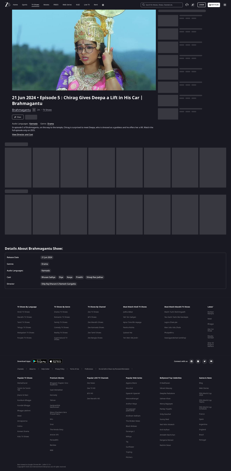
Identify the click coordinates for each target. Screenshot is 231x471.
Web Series (67, 5)
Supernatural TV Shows (60, 339)
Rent (96, 5)
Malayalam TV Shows (25, 332)
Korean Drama (23, 431)
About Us (32, 369)
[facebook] (191, 361)
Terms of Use (74, 369)
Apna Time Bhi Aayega (132, 322)
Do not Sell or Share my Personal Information (114, 369)
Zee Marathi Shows (95, 322)
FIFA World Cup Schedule (205, 408)
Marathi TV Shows (24, 317)
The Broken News (133, 421)
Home (15, 5)
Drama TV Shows (61, 312)
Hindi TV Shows (23, 312)
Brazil (201, 435)
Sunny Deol (164, 419)
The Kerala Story (56, 429)
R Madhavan (165, 383)
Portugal (202, 440)
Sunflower (130, 447)
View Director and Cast (22, 134)
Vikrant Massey (166, 388)
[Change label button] (193, 5)
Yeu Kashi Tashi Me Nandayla (176, 317)
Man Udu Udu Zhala (172, 327)
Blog (201, 383)
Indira (19, 426)
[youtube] (211, 361)
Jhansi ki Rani (22, 395)
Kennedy (53, 395)
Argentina (203, 424)
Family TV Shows (60, 322)
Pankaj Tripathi (166, 409)
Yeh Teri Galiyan (129, 317)
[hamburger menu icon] (225, 5)
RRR (51, 450)
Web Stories (204, 388)
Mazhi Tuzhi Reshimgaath (174, 312)
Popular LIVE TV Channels (97, 378)
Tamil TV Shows (23, 322)
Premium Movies (57, 378)
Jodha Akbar (128, 312)
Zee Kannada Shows (96, 327)
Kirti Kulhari (165, 429)
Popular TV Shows (24, 378)
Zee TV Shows (93, 312)
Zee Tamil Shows (94, 332)
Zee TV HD (91, 388)
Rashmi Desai (165, 445)
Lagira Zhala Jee (170, 322)
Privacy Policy (59, 369)
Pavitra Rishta (128, 327)
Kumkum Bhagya (24, 400)
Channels (20, 369)
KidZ (78, 5)
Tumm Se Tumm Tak (23, 389)
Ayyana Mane (131, 383)
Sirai (52, 424)
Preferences (89, 369)
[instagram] (198, 361)
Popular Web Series (134, 378)
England (202, 429)
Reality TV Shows (61, 332)
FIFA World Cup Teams (205, 401)
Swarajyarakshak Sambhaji (175, 338)
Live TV (87, 5)
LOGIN (201, 5)
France (202, 414)
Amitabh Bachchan (167, 435)
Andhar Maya (131, 404)
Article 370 (54, 435)
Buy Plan (215, 5)
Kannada (33, 123)
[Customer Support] (187, 5)
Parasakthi (54, 440)
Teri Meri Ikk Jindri (130, 338)
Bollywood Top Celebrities (171, 378)
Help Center (45, 369)
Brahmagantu (21, 110)
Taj (127, 442)
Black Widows (131, 426)
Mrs (51, 419)
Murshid (129, 388)
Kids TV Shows (23, 436)
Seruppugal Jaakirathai (130, 410)
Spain (201, 419)
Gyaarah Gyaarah (133, 393)
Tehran (53, 400)
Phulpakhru (169, 332)
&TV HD (90, 393)
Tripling (129, 452)
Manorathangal (132, 398)
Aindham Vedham (133, 416)
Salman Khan (165, 398)
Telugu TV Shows (24, 327)
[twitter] (204, 361)
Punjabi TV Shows (24, 338)
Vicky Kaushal (165, 414)
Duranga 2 (130, 431)
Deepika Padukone (167, 393)
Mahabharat (22, 383)
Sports (24, 5)
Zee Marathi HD (93, 398)
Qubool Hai (127, 332)
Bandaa (53, 445)
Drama (51, 123)
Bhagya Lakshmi (24, 410)
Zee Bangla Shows (95, 338)
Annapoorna (22, 421)
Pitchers (129, 457)
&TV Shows (92, 317)
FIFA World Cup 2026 (205, 394)
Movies (46, 5)
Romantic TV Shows (62, 317)
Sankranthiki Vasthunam (55, 406)
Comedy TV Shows (61, 327)
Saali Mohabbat (56, 390)
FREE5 (56, 5)
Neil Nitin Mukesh (167, 424)
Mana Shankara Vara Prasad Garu (58, 413)
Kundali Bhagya (23, 405)
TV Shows (35, 5)
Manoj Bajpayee (166, 404)
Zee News (91, 383)
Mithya (128, 436)
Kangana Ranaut (166, 440)
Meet (210, 319)
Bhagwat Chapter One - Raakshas (59, 384)
